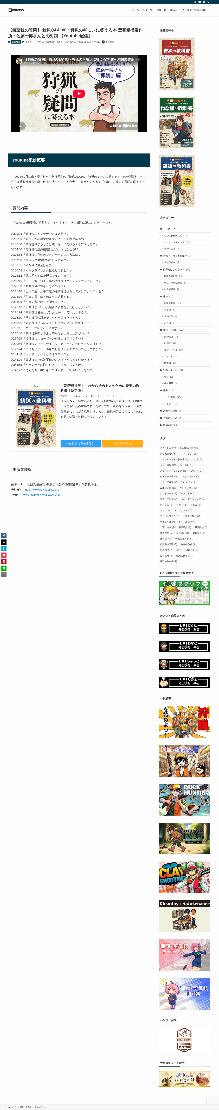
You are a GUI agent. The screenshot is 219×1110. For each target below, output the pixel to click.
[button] (4, 535)
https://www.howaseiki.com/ (41, 489)
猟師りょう (171, 248)
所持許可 (182, 533)
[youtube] (199, 2)
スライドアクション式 (173, 471)
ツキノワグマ (190, 476)
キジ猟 (197, 459)
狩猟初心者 (188, 544)
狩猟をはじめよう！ (176, 269)
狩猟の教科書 (183, 538)
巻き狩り (166, 533)
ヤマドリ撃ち (191, 516)
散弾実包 (199, 533)
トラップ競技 (168, 482)
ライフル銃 (39, 42)
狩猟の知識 (172, 303)
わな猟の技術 (189, 448)
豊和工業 (166, 555)
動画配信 (50, 42)
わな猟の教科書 (169, 454)
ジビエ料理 (172, 397)
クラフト (170, 403)
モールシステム (169, 516)
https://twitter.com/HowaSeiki (41, 495)
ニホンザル (188, 482)
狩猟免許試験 (173, 276)
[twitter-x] (195, 2)
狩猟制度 (166, 550)
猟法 (168, 296)
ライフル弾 (167, 521)
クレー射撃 (168, 465)
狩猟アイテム (173, 370)
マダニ (195, 504)
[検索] (208, 2)
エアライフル (173, 350)
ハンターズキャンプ (177, 242)
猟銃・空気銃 (173, 329)
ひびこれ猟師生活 (175, 235)
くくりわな (168, 448)
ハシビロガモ (188, 487)
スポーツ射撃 (172, 410)
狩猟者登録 (171, 289)
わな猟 (170, 323)
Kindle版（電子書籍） (81, 443)
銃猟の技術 (184, 555)
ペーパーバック (122, 443)
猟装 (168, 377)
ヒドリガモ (188, 493)
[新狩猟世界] (16, 10)
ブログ (169, 228)
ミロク (165, 510)
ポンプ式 (166, 504)
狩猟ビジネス (172, 417)
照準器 (59, 42)
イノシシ (190, 454)
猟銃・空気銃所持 (175, 283)
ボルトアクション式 (192, 499)
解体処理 (170, 425)
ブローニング (168, 499)
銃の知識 (16, 42)
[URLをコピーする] (4, 574)
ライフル (171, 356)
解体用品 (170, 383)
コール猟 (186, 465)
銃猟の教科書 (168, 561)
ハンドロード (168, 493)
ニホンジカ (168, 487)
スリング (196, 471)
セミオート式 (169, 476)
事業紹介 (185, 527)
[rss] (204, 2)
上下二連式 (167, 527)
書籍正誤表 (171, 262)
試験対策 (192, 550)
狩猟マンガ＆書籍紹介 (177, 255)
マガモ (181, 504)
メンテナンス (183, 510)
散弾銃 (28, 42)
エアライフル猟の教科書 (174, 459)
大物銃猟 (170, 316)
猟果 (168, 390)
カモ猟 (169, 309)
